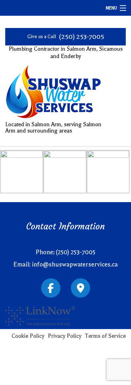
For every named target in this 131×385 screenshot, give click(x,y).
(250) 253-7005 (81, 37)
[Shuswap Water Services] (53, 93)
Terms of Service (105, 336)
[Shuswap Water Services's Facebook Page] (51, 289)
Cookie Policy (28, 336)
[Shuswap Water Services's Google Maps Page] (80, 289)
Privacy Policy (64, 336)
